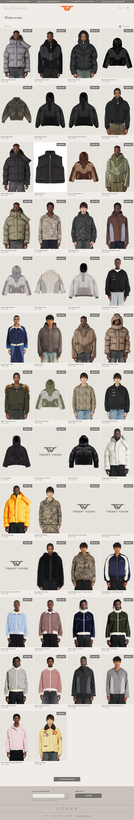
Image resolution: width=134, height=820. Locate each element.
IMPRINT (69, 816)
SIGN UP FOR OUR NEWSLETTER (48, 1)
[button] (18, 8)
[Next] (30, 53)
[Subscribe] (67, 796)
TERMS (45, 816)
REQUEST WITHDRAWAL (83, 816)
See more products (67, 779)
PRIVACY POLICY (57, 816)
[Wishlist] (124, 8)
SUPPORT (88, 796)
